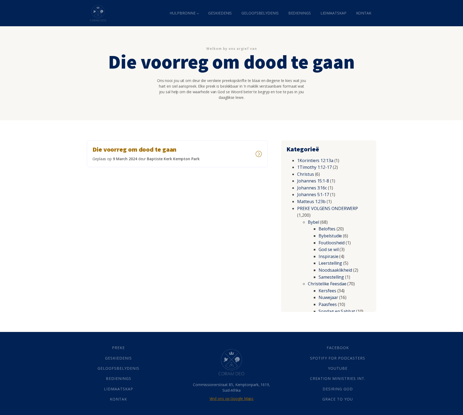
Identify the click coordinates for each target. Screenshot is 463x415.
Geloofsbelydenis (259, 13)
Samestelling (331, 277)
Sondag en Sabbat (337, 311)
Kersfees (327, 291)
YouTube (338, 368)
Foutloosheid (332, 243)
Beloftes (327, 229)
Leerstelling (330, 263)
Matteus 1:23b (311, 201)
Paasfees (328, 304)
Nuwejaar (328, 297)
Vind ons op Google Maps (232, 398)
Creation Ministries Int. (337, 378)
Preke (118, 347)
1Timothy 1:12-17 (314, 167)
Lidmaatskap (333, 13)
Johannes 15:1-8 (313, 181)
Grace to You (337, 399)
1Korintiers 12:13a (315, 160)
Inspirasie (328, 256)
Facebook (338, 347)
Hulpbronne (182, 13)
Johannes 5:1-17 (313, 194)
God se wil (328, 249)
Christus (305, 174)
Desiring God (338, 388)
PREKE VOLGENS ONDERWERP (327, 208)
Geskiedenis (220, 13)
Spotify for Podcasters (337, 358)
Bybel (313, 222)
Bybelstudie (330, 236)
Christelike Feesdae (327, 284)
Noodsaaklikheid (335, 270)
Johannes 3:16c (312, 188)
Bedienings (299, 13)
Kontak (363, 13)
